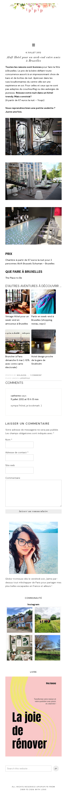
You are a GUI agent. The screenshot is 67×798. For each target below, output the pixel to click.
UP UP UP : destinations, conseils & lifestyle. (33, 19)
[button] (33, 45)
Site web (10, 465)
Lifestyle (25, 378)
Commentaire (12, 477)
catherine (16, 395)
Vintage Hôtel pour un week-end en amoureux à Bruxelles (17, 320)
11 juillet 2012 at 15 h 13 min (25, 399)
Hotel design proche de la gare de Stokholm (42, 360)
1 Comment (36, 375)
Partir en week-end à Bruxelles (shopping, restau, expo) (42, 320)
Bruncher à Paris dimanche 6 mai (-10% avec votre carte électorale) (17, 362)
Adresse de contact (16, 452)
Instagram (33, 604)
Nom (8, 439)
